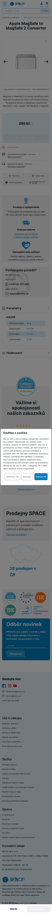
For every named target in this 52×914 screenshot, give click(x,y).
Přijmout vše (41, 477)
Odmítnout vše (12, 477)
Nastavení (27, 477)
